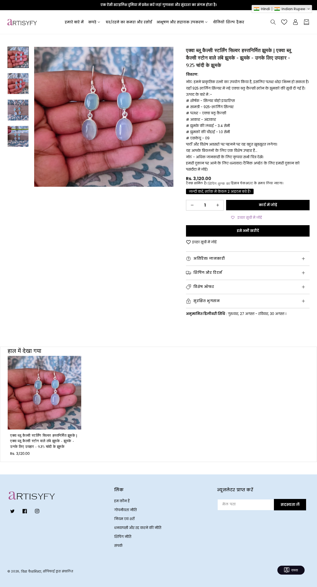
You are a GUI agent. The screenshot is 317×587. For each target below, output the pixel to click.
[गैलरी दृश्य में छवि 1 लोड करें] (18, 57)
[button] (94, 22)
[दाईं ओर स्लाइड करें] (18, 174)
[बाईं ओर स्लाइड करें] (18, 47)
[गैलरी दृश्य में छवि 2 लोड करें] (18, 83)
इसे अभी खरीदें (248, 230)
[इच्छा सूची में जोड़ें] (188, 242)
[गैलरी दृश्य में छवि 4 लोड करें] (18, 136)
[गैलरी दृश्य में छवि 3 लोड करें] (18, 110)
